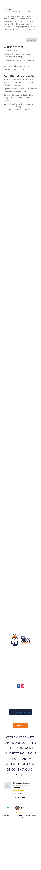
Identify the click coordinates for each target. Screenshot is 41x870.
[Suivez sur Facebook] (18, 686)
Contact (20, 725)
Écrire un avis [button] (20, 797)
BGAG (9, 11)
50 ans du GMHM (10, 51)
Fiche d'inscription (20, 711)
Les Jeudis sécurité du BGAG (24, 110)
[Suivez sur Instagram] (22, 686)
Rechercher (31, 40)
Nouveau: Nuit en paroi (22, 91)
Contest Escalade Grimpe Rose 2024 (17, 66)
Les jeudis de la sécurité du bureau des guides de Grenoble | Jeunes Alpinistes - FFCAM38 (19, 106)
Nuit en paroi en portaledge (14, 69)
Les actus (27, 11)
